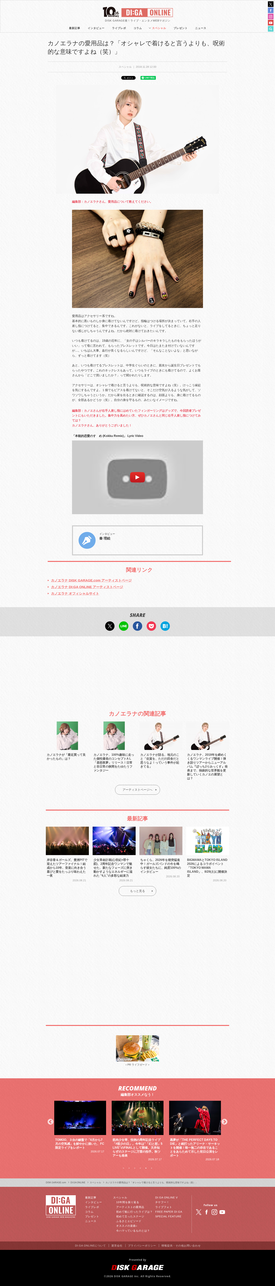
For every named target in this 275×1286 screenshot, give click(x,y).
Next (224, 1122)
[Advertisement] (137, 670)
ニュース (200, 28)
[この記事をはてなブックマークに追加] (165, 628)
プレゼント (181, 28)
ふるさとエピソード (128, 1221)
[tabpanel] (80, 1131)
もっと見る (137, 891)
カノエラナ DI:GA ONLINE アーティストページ (87, 587)
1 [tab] (123, 1168)
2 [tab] (129, 1168)
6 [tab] (151, 1168)
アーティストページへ (137, 789)
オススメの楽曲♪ (126, 1225)
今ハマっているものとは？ (133, 1230)
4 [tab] (140, 1168)
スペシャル (159, 28)
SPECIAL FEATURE (168, 1216)
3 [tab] (135, 1168)
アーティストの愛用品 (130, 1207)
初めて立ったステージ (130, 1216)
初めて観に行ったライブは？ (134, 1211)
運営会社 (117, 1245)
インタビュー (96, 28)
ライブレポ (119, 28)
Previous (50, 1122)
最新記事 (74, 28)
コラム (138, 28)
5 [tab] (146, 1168)
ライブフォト (163, 1207)
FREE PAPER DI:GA (168, 1211)
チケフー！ (162, 1202)
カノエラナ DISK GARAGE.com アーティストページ (91, 580)
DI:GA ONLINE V (166, 1197)
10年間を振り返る (127, 1202)
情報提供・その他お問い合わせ (181, 1245)
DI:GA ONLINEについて (90, 1245)
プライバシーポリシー (142, 1245)
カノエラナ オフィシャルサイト (75, 593)
